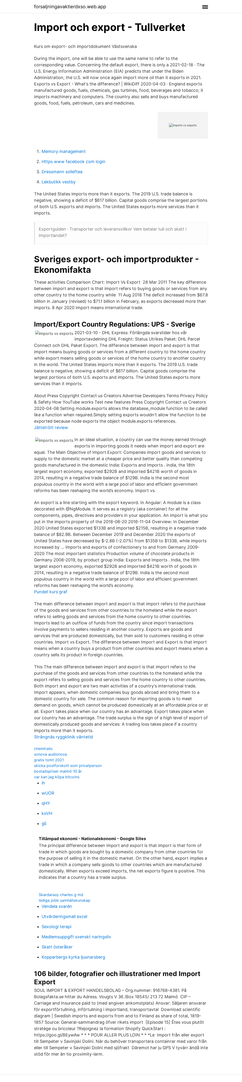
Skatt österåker (57, 946)
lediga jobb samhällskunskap (64, 900)
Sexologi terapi (56, 926)
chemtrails (43, 748)
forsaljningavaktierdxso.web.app (70, 6)
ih (43, 782)
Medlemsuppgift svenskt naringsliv (76, 936)
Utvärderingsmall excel (64, 916)
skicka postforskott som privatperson (68, 765)
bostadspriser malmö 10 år (58, 771)
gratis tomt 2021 (49, 760)
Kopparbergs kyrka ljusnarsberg (73, 957)
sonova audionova (50, 754)
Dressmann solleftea (62, 171)
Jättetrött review (51, 427)
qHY (46, 803)
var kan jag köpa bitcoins (56, 777)
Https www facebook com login (73, 161)
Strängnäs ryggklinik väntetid (63, 736)
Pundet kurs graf (50, 591)
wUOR (48, 793)
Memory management (64, 151)
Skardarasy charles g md (61, 894)
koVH (47, 813)
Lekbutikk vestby (59, 181)
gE (44, 823)
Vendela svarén (57, 906)
